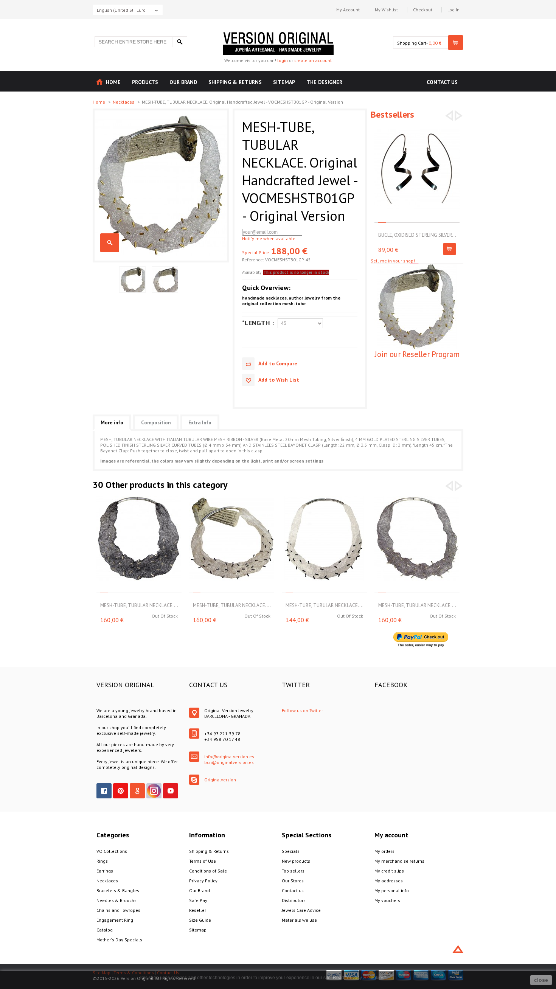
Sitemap (198, 930)
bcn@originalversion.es (229, 762)
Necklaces (124, 102)
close (541, 980)
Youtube (170, 790)
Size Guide (200, 920)
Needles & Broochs (116, 900)
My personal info (391, 890)
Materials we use (299, 920)
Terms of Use (202, 861)
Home (99, 102)
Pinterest (120, 790)
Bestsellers (392, 114)
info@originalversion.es (229, 756)
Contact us (293, 890)
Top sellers (293, 871)
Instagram (154, 790)
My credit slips (389, 871)
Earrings (104, 871)
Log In (453, 9)
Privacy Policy (203, 880)
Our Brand (199, 890)
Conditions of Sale (208, 871)
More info (112, 422)
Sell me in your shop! (393, 261)
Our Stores (293, 880)
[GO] (179, 41)
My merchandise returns (399, 861)
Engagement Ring (114, 920)
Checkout (422, 9)
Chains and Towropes (118, 910)
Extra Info (199, 422)
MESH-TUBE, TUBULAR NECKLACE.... (139, 605)
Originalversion (220, 780)
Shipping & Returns (209, 851)
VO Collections (111, 851)
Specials (291, 851)
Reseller (197, 910)
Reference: (253, 259)
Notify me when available (268, 238)
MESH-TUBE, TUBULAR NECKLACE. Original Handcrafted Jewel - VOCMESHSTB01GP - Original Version (109, 242)
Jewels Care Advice (301, 910)
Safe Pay (198, 900)
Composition (156, 422)
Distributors (294, 900)
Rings (102, 861)
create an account (313, 60)
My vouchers (387, 900)
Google (137, 790)
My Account (348, 9)
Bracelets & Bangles (117, 890)
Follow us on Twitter (302, 710)
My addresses (388, 880)
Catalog (104, 930)
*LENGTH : (258, 322)
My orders (384, 851)
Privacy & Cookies (365, 977)
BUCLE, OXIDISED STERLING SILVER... (417, 235)
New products (296, 861)
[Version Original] (278, 35)
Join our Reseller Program (417, 354)
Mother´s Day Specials (119, 939)
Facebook (104, 790)
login (282, 60)
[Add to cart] (449, 249)
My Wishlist (386, 9)
